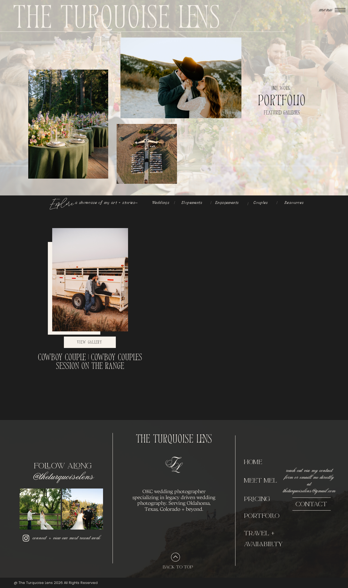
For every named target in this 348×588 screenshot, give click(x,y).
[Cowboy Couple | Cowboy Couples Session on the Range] (90, 279)
